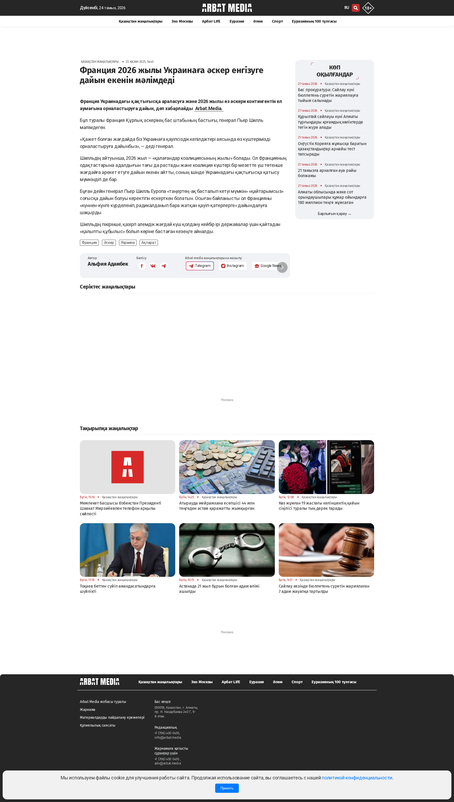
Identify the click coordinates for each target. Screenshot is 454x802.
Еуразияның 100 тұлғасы (314, 21)
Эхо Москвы (182, 21)
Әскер (109, 242)
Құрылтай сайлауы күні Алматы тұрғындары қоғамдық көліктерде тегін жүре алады (330, 122)
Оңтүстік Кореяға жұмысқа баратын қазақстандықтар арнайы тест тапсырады (332, 149)
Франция (89, 242)
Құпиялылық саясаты (97, 725)
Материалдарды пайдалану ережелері (112, 717)
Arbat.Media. (209, 108)
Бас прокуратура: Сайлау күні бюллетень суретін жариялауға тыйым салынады (328, 95)
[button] (282, 267)
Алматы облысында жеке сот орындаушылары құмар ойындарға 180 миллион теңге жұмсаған (332, 197)
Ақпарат (148, 242)
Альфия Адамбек (108, 264)
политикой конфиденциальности (357, 777)
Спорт (277, 21)
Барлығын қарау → (335, 213)
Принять (227, 788)
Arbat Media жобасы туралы (103, 702)
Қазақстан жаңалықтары (140, 21)
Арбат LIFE (211, 21)
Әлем (258, 21)
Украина (128, 242)
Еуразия (237, 21)
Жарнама (87, 709)
